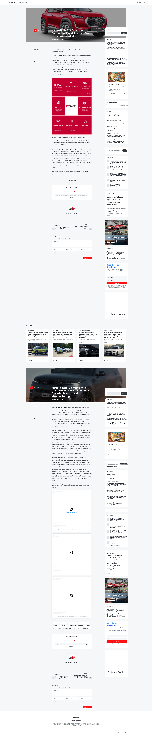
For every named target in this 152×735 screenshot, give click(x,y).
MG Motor (55, 330)
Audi (105, 330)
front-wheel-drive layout (113, 207)
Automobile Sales (110, 195)
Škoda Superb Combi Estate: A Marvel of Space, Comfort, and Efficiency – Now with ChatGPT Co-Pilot (116, 477)
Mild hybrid (88, 625)
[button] (5, 2)
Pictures (61, 330)
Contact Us (78, 720)
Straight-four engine (112, 211)
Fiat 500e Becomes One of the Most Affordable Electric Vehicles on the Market (118, 537)
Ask (124, 150)
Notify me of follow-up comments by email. (59, 255)
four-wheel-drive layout (114, 202)
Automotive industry (72, 180)
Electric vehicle (120, 199)
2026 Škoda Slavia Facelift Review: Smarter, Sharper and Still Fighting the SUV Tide (116, 48)
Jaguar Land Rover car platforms (76, 625)
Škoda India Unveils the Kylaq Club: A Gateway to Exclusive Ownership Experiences (38, 334)
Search (108, 29)
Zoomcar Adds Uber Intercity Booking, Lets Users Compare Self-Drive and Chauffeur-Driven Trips (116, 43)
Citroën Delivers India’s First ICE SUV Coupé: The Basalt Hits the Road (117, 180)
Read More (30, 360)
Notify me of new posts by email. (86, 255)
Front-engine (112, 205)
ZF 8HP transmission (86, 628)
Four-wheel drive (72, 622)
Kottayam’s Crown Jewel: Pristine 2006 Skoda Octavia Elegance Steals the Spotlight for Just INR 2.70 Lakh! (118, 525)
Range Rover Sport (57, 628)
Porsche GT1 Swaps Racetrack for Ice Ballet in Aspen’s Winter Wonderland (115, 142)
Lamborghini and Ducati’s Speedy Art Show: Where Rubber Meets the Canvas (117, 136)
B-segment (108, 199)
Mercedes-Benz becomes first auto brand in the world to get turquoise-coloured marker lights (116, 497)
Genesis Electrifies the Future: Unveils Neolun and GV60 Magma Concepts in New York (88, 335)
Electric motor (114, 199)
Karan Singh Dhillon (71, 214)
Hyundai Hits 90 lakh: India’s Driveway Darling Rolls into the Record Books (117, 519)
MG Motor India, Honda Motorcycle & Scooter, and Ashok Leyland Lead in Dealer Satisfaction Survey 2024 (116, 484)
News (38, 30)
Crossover (56, 622)
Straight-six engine (67, 628)
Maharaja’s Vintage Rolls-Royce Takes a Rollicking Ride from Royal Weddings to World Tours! (116, 129)
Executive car (63, 622)
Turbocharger (76, 628)
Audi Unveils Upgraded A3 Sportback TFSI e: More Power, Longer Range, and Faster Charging (113, 335)
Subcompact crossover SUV (112, 213)
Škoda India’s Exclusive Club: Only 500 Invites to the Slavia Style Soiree (115, 491)
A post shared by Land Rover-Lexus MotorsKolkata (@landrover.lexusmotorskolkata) (71, 572)
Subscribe (117, 283)
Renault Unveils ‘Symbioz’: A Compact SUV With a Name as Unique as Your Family (116, 122)
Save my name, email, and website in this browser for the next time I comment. (66, 252)
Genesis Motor (81, 330)
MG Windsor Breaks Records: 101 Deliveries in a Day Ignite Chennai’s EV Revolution (63, 334)
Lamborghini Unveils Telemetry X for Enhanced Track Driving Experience (115, 504)
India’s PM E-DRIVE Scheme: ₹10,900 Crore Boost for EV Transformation (116, 186)
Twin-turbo (123, 213)
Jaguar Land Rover (37, 387)
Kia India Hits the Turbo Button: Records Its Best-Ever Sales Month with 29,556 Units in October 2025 (118, 174)
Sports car (114, 210)
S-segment (108, 210)
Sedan (112, 210)
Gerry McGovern (64, 625)
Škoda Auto (32, 330)
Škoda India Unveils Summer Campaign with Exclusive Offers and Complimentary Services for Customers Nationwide (117, 543)
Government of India (111, 208)
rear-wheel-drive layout (121, 208)
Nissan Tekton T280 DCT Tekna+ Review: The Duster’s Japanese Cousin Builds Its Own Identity (116, 54)
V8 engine (108, 215)
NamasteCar (11, 2)
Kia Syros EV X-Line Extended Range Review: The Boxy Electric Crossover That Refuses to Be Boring (116, 63)
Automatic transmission (113, 193)
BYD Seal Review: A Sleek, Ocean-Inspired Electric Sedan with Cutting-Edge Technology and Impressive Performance (118, 168)
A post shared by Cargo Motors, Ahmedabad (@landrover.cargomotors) (71, 529)
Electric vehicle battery (112, 200)
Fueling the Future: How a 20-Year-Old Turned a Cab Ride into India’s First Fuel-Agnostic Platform (118, 531)
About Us (73, 720)
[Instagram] (122, 732)
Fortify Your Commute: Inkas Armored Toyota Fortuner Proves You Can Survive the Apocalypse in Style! (118, 161)
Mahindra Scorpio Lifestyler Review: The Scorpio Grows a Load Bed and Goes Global (117, 59)
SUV (119, 213)
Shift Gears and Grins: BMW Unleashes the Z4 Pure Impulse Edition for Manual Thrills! (116, 116)
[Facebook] (125, 732)
